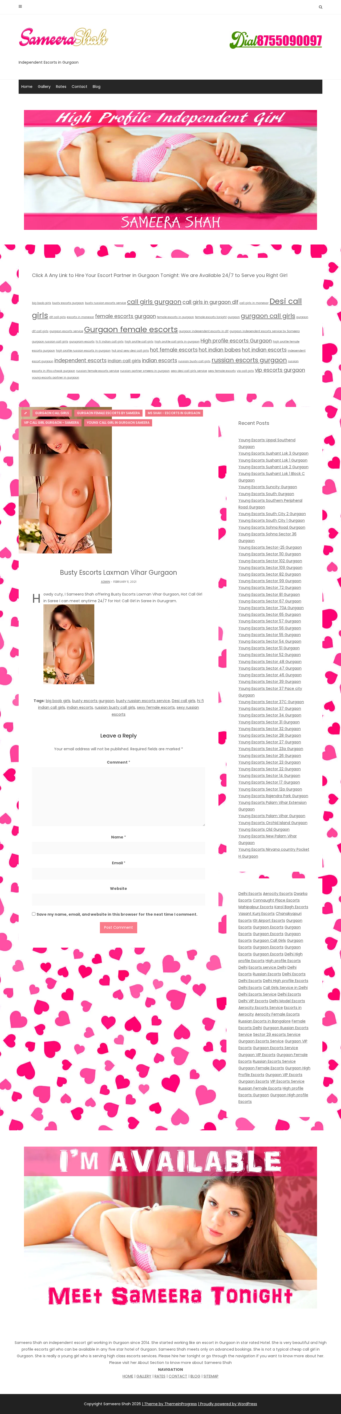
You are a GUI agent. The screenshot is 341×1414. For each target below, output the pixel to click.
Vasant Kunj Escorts (256, 913)
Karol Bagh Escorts (291, 907)
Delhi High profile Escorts (285, 980)
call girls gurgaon (154, 301)
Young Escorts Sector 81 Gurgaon (269, 594)
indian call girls (124, 360)
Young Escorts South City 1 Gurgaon (271, 520)
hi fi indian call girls (110, 342)
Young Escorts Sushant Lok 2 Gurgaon (273, 467)
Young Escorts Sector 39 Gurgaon (269, 681)
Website (118, 888)
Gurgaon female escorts (131, 329)
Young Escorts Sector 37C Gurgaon (271, 701)
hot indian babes (220, 349)
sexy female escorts (222, 371)
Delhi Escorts (250, 893)
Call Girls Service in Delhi (285, 987)
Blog (96, 86)
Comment (118, 762)
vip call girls (245, 371)
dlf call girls (57, 317)
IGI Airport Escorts (269, 920)
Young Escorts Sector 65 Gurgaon (269, 614)
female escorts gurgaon (125, 316)
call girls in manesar (254, 303)
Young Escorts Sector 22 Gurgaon (269, 769)
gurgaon (234, 317)
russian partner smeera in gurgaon (145, 371)
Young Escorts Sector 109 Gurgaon (270, 567)
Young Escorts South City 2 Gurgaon (272, 513)
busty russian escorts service (105, 303)
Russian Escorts (267, 974)
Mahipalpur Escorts (255, 907)
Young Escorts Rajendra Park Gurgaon (273, 795)
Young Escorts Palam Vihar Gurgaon (271, 815)
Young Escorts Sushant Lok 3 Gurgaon (273, 453)
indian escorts (159, 360)
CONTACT (178, 1376)
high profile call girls (139, 342)
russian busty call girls (194, 361)
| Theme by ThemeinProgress (169, 1404)
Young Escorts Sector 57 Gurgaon (269, 621)
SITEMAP (211, 1376)
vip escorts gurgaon (280, 370)
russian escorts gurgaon (249, 360)
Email (118, 863)
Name (118, 837)
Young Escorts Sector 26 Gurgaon (269, 755)
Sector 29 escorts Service (277, 1034)
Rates (61, 86)
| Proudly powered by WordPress (227, 1404)
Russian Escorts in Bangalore (264, 1021)
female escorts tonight (211, 317)
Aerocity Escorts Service (260, 1007)
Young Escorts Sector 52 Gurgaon (269, 654)
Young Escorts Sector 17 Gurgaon (269, 782)
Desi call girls (183, 700)
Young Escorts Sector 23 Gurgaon (269, 762)
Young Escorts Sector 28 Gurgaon (269, 735)
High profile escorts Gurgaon (236, 340)
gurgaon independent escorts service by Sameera (265, 331)
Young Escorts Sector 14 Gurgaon (269, 775)
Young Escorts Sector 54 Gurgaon (269, 641)
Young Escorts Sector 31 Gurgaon (269, 722)
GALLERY (143, 1376)
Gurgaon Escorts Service (261, 1041)
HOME (128, 1376)
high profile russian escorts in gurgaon (83, 351)
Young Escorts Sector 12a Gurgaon (270, 789)
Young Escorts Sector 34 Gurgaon (269, 715)
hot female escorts (174, 349)
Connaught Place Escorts (276, 900)
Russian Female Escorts (260, 1088)
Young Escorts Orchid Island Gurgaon (272, 822)
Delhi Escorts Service (257, 994)
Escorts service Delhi (267, 967)
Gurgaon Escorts (268, 927)
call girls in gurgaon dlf (210, 302)
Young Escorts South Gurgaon (266, 493)
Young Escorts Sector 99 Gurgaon (269, 581)
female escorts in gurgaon (175, 317)
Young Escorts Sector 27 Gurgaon (269, 742)
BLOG (195, 1376)
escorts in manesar (80, 317)
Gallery (44, 86)
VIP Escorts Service (287, 1081)
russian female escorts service (97, 371)
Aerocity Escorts (278, 893)
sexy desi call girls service (189, 371)
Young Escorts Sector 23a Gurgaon (270, 748)
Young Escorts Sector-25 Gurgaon (270, 547)
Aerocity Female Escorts (277, 1014)
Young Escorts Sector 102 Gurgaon (270, 561)
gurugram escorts (82, 342)
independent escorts (80, 360)
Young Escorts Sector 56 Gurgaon (269, 628)
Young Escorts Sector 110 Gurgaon (269, 554)
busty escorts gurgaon (68, 303)
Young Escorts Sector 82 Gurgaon (269, 574)
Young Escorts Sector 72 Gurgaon (269, 587)
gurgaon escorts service (66, 331)
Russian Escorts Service (274, 1061)
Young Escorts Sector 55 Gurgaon (269, 634)
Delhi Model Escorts (287, 1001)
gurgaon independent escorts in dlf (204, 331)
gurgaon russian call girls (50, 342)
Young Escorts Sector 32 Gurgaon (269, 728)
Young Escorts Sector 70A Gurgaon (271, 607)
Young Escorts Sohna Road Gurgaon (271, 527)
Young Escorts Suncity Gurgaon (267, 487)
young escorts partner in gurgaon (55, 378)
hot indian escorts (264, 349)
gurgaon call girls (268, 315)
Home (27, 86)
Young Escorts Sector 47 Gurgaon (270, 668)
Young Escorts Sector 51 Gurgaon (269, 648)
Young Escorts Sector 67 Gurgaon (269, 601)
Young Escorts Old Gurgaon (264, 829)
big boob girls (41, 303)
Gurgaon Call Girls (269, 940)
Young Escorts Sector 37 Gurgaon (269, 708)
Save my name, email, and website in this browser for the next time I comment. (116, 914)
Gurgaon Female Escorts (261, 1068)
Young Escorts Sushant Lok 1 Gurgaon (272, 460)
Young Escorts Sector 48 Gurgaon (270, 661)
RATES (160, 1376)
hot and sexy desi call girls (130, 351)
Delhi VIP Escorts (253, 1001)
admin (105, 582)
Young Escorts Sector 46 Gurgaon (270, 675)
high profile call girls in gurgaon (177, 342)
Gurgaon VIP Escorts (256, 1054)
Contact (79, 86)
